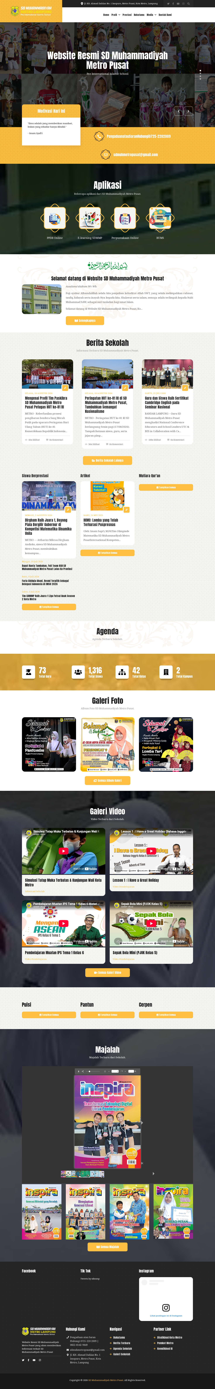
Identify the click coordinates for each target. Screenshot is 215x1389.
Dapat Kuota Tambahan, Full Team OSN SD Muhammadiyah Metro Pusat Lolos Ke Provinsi (47, 567)
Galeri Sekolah (121, 1354)
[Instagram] (183, 3)
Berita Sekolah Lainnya (109, 460)
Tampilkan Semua (50, 607)
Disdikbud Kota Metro (169, 1337)
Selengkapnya (86, 320)
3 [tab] (200, 76)
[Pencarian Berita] (188, 3)
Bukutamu (139, 15)
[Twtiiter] (168, 3)
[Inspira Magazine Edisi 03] (173, 1211)
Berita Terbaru (121, 1343)
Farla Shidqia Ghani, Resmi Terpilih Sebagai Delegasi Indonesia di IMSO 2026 (45, 582)
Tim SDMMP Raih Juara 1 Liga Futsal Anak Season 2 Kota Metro (48, 597)
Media (150, 15)
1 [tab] (200, 70)
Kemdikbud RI (165, 1349)
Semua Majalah (109, 1247)
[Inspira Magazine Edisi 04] (129, 1211)
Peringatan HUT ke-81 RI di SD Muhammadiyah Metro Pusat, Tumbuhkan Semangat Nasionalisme (106, 405)
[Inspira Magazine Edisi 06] (41, 1211)
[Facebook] (173, 3)
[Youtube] (178, 3)
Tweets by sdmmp (90, 1278)
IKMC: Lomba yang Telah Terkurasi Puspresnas (101, 522)
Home (106, 15)
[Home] (31, 11)
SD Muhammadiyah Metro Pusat (105, 1380)
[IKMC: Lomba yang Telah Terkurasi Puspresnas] (107, 496)
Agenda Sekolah (122, 1349)
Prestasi (127, 15)
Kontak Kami (165, 15)
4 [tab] (200, 79)
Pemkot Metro (165, 1343)
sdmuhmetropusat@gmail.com (135, 154)
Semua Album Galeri (109, 780)
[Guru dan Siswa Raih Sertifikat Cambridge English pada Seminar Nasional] (167, 374)
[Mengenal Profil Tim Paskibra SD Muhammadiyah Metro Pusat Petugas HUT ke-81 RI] (47, 374)
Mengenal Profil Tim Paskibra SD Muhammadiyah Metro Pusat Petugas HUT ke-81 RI (46, 403)
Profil (114, 15)
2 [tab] (200, 73)
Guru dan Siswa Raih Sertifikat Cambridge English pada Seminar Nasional (167, 403)
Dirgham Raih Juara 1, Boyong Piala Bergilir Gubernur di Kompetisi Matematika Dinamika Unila (48, 527)
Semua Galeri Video (109, 972)
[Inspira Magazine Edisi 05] (85, 1211)
